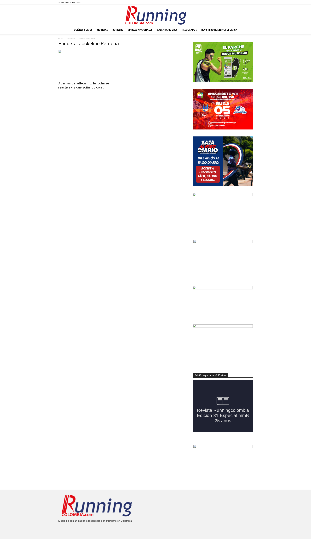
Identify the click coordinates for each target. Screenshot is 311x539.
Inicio (60, 38)
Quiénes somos (83, 29)
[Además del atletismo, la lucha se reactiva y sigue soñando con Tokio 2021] (88, 64)
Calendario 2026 (167, 29)
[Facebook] (234, 2)
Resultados (189, 29)
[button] (249, 30)
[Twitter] (244, 2)
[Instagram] (239, 2)
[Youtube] (250, 2)
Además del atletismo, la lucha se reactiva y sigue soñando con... (83, 85)
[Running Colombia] (155, 15)
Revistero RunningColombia (219, 29)
